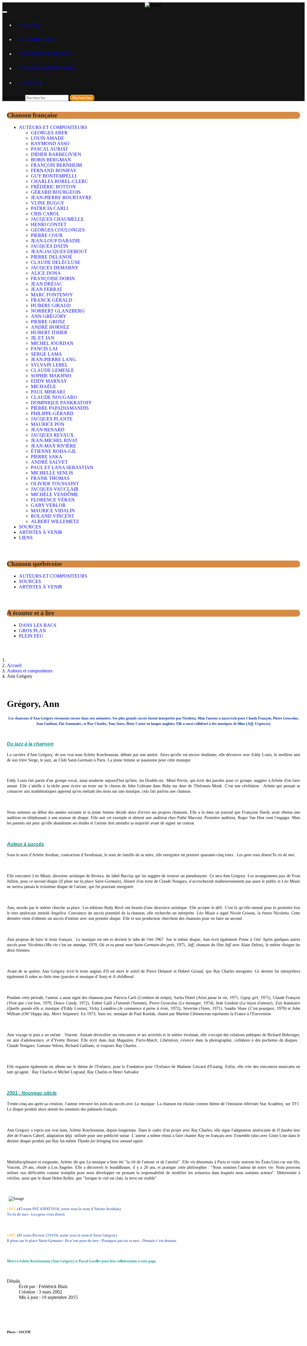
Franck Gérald (51, 300)
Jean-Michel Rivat (54, 440)
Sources (30, 526)
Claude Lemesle (52, 370)
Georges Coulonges (58, 229)
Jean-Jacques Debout (59, 251)
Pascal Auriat (49, 148)
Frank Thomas (50, 478)
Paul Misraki (48, 391)
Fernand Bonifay (54, 170)
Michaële (43, 386)
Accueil (29, 25)
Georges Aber (49, 132)
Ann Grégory (49, 316)
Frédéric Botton (53, 186)
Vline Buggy (47, 202)
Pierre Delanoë (51, 256)
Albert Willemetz (55, 521)
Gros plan (32, 630)
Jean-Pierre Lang (53, 359)
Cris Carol (45, 213)
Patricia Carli (49, 208)
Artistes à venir (40, 532)
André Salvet (49, 462)
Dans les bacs (37, 625)
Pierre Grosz (48, 321)
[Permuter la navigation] (4, 12)
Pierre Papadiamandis (60, 408)
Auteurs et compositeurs (53, 127)
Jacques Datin (49, 246)
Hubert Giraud (51, 305)
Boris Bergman (51, 159)
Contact (30, 82)
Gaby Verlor (48, 505)
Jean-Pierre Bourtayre (61, 197)
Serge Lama (46, 354)
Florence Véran (53, 499)
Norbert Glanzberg (58, 310)
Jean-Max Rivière (53, 445)
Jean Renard (47, 429)
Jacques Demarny (55, 267)
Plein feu (31, 636)
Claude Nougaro (54, 397)
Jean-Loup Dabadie (55, 240)
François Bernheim (56, 165)
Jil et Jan (42, 337)
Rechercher (13, 97)
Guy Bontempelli (53, 175)
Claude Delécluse (55, 262)
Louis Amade (47, 138)
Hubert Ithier (49, 332)
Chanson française (45, 53)
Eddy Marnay (49, 381)
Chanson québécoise (47, 68)
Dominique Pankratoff (61, 402)
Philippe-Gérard (52, 413)
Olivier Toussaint (55, 483)
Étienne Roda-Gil (53, 451)
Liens (26, 537)
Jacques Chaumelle (57, 219)
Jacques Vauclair (55, 489)
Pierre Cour (47, 235)
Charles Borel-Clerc (59, 181)
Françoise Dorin (53, 278)
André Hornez (50, 327)
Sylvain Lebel (49, 364)
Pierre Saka (46, 456)
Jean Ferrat (46, 289)
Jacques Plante (52, 418)
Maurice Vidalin (53, 510)
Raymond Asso (50, 143)
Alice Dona (46, 273)
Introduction (37, 39)
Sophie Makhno (51, 375)
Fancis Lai (44, 348)
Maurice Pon (47, 424)
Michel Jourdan (52, 343)
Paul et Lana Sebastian (62, 467)
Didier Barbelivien (56, 154)
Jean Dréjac (47, 283)
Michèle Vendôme (54, 494)
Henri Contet (49, 224)
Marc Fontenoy (52, 294)
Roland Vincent (52, 516)
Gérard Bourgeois (56, 192)
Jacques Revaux (52, 435)
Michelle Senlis (52, 472)
